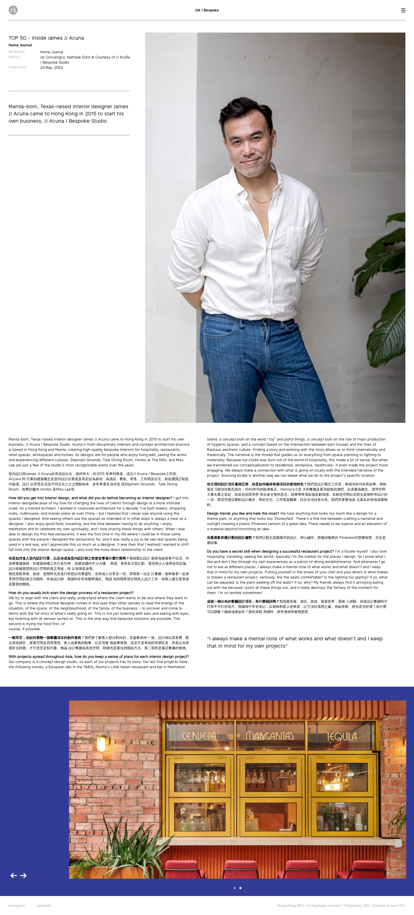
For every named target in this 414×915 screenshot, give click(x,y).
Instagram (17, 905)
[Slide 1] (235, 888)
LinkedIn (44, 905)
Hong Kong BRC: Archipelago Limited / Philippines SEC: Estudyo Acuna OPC (341, 905)
